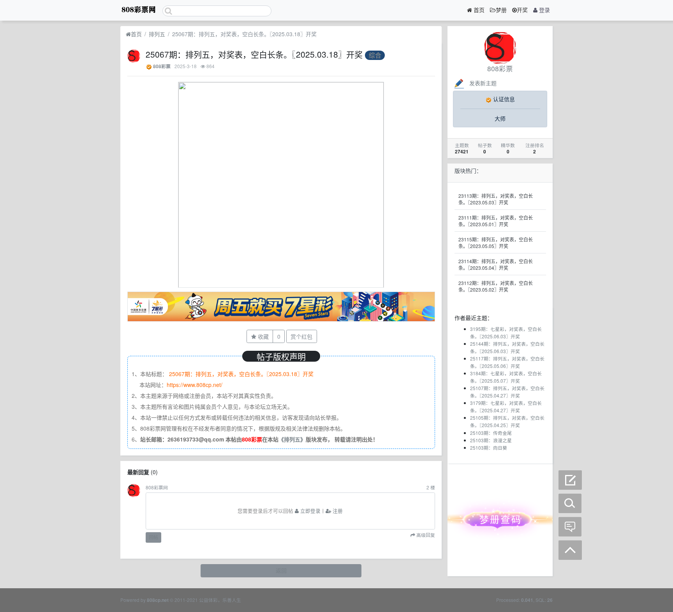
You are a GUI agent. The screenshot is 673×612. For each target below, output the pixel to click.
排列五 (157, 34)
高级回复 (425, 535)
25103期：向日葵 (488, 447)
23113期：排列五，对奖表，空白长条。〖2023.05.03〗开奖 (495, 199)
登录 (543, 10)
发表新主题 (483, 83)
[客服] (570, 526)
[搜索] (570, 503)
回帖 (153, 537)
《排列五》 (292, 439)
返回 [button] (281, 570)
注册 (337, 510)
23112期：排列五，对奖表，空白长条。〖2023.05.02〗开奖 (495, 286)
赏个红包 (301, 336)
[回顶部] (570, 550)
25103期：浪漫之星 (491, 440)
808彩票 (162, 66)
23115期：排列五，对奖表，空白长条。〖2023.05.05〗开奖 (495, 242)
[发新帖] (570, 480)
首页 (478, 10)
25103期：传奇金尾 (491, 432)
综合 (375, 55)
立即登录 (310, 510)
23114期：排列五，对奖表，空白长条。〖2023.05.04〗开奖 (495, 264)
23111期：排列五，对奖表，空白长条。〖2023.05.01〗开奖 (495, 220)
